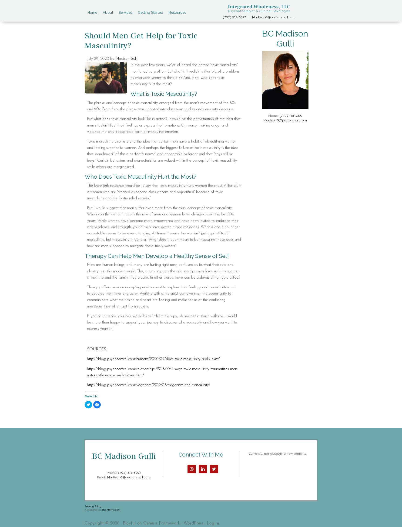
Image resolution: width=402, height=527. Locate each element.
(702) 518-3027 (234, 17)
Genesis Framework (161, 523)
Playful (129, 523)
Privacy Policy (93, 506)
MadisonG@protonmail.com (273, 17)
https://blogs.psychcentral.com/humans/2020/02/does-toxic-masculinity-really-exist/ (153, 359)
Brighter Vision (110, 509)
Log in (213, 523)
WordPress (193, 523)
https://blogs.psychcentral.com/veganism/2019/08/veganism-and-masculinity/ (148, 385)
